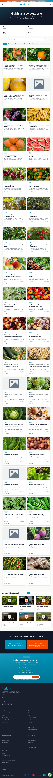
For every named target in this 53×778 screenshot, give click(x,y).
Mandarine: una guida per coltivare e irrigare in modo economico (38, 185)
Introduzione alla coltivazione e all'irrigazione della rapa (36, 545)
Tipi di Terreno (31, 727)
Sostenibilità (30, 742)
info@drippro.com (7, 699)
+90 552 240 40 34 (7, 697)
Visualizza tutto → (5, 722)
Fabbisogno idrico (5, 737)
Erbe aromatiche (18, 43)
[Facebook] (3, 704)
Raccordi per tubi (5, 717)
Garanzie (3, 753)
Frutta (25, 43)
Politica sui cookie (5, 767)
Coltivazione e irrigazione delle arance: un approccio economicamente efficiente (39, 65)
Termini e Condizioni (6, 755)
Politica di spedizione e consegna (9, 760)
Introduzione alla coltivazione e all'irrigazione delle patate (36, 455)
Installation (34, 593)
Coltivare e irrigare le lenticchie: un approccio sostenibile (12, 305)
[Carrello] (50, 4)
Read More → (7, 74)
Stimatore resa (5, 742)
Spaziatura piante (5, 740)
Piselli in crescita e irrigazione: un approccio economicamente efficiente (38, 515)
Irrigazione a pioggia (45, 43)
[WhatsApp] (50, 775)
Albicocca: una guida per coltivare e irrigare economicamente (12, 155)
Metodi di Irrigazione (32, 729)
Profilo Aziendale (31, 735)
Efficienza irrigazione (6, 735)
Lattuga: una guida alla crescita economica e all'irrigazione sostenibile (38, 485)
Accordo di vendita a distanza (8, 757)
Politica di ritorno (5, 762)
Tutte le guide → (31, 722)
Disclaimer (4, 769)
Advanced (48, 593)
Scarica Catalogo (42, 1)
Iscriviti (34, 676)
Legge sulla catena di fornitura (34, 744)
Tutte (5, 43)
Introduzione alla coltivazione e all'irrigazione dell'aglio (36, 575)
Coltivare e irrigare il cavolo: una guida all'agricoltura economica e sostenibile (13, 425)
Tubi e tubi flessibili (6, 719)
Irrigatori (3, 710)
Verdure (10, 43)
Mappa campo (5, 744)
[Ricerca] (47, 4)
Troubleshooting (41, 593)
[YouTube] (11, 704)
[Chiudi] (51, 1)
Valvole (3, 715)
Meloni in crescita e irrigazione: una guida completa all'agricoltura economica (14, 95)
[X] (8, 704)
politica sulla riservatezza (7, 764)
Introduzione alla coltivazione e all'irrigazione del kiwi (11, 215)
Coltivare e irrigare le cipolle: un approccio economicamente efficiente (13, 335)
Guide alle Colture (31, 725)
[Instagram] (5, 704)
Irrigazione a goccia (33, 43)
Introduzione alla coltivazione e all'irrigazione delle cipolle (11, 485)
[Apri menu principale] (2, 4)
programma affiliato (32, 747)
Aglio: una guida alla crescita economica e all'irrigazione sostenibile (39, 335)
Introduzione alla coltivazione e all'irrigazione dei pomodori (36, 305)
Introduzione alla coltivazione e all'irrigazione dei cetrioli (11, 455)
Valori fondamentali (32, 740)
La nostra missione (32, 737)
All (28, 593)
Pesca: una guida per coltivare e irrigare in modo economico (13, 65)
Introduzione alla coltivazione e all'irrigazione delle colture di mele (12, 275)
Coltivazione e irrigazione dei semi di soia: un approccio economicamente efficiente (39, 365)
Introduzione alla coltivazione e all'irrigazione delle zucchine (11, 365)
